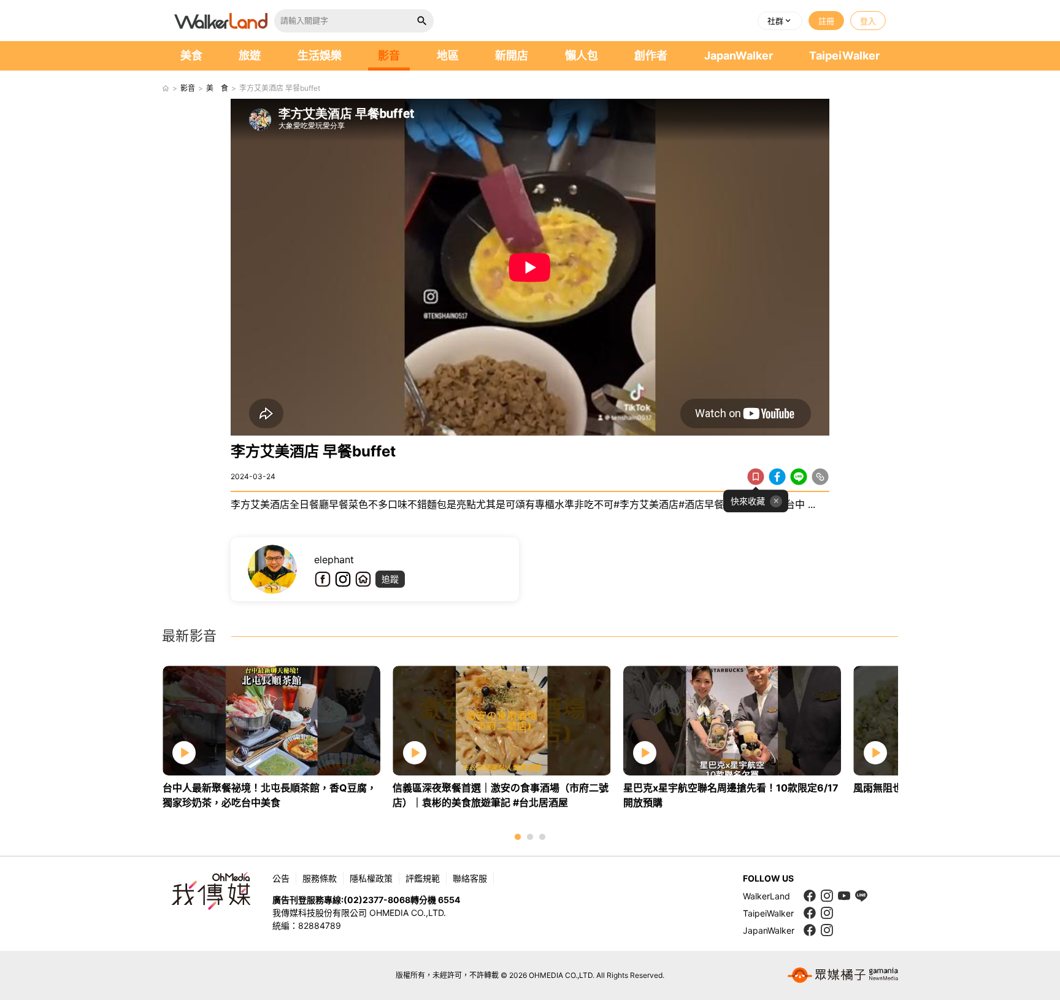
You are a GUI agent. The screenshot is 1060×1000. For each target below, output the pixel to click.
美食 (191, 55)
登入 (868, 21)
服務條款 (319, 878)
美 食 (217, 88)
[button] (780, 21)
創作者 (650, 55)
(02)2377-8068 (377, 899)
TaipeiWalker (844, 55)
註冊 (826, 21)
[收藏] (756, 476)
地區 (448, 55)
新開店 (511, 55)
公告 (281, 878)
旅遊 (250, 55)
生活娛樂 (320, 55)
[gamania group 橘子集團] (843, 975)
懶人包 (581, 55)
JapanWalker (738, 55)
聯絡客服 (470, 878)
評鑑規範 (422, 878)
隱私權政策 (371, 878)
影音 (389, 55)
